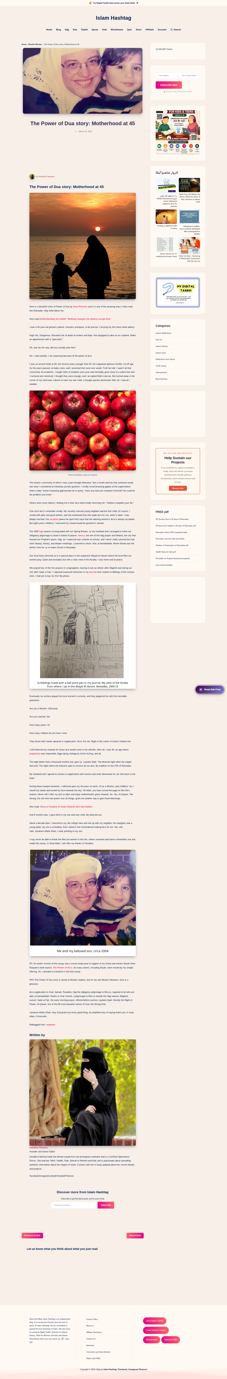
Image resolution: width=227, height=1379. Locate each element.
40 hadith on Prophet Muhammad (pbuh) (173, 558)
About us (90, 1326)
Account (162, 29)
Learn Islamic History (156, 1330)
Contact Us (91, 1339)
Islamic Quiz (161, 353)
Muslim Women (35, 44)
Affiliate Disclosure (94, 1332)
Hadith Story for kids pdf (166, 552)
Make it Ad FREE (93, 1358)
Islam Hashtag (110, 1369)
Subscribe (106, 1205)
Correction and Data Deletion (98, 1352)
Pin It (30, 177)
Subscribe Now (168, 85)
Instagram (44, 1176)
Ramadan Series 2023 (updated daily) (171, 532)
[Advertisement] (178, 414)
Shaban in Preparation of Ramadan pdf (172, 545)
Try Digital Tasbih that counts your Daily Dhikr (114, 3)
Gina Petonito (80, 306)
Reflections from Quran (165, 359)
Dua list (159, 340)
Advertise (90, 1345)
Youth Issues (161, 366)
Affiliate (149, 29)
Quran (95, 29)
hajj (41, 531)
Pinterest (69, 1176)
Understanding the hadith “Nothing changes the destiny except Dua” (75, 319)
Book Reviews (161, 379)
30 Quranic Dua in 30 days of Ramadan (172, 519)
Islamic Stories (162, 346)
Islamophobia (161, 372)
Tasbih (84, 29)
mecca (81, 535)
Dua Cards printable (164, 565)
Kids (104, 29)
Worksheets (117, 29)
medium (51, 1024)
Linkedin (53, 1176)
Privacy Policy (92, 1319)
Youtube (61, 1176)
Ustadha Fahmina (46, 176)
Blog (58, 29)
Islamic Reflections (163, 333)
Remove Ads (178, 488)
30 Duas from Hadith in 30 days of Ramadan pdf (176, 526)
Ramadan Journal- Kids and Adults (170, 539)
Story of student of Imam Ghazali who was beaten (66, 806)
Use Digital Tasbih (154, 1321)
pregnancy (34, 753)
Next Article (135, 1235)
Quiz (129, 29)
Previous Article (32, 1235)
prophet (54, 519)
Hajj (67, 29)
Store (138, 29)
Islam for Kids (170, 1340)
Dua (75, 29)
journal (93, 572)
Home (49, 29)
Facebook (34, 1176)
